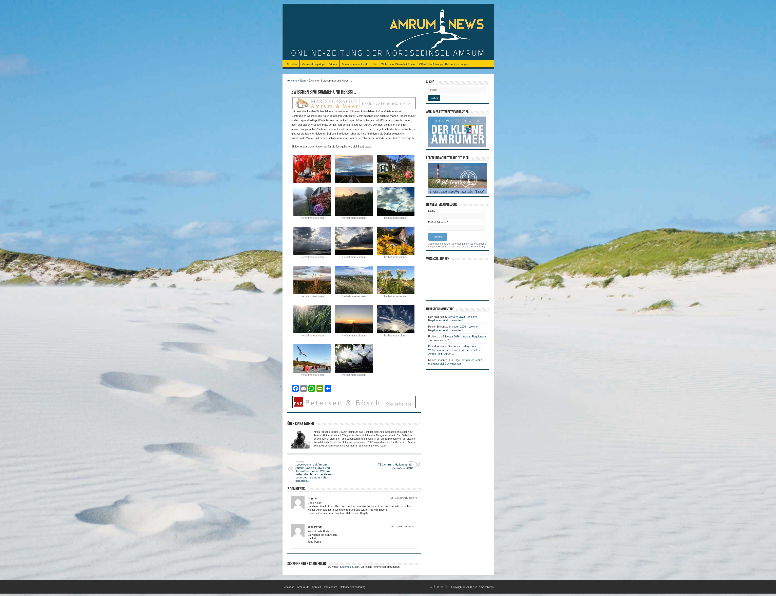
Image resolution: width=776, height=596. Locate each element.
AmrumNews (486, 587)
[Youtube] (446, 586)
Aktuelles (292, 64)
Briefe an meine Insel (354, 64)
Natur (303, 80)
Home (293, 80)
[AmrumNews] (388, 32)
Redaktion (288, 587)
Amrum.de (303, 587)
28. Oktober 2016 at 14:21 (404, 526)
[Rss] (430, 586)
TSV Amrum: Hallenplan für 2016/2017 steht (395, 464)
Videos (333, 64)
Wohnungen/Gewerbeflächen (398, 64)
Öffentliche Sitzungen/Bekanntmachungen (443, 64)
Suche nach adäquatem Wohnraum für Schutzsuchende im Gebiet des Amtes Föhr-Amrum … (455, 350)
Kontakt (316, 587)
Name (431, 210)
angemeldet (347, 566)
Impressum (330, 587)
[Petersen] (354, 401)
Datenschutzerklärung (473, 246)
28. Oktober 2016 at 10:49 (404, 498)
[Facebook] (434, 586)
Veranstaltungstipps (313, 64)
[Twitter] (438, 586)
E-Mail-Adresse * (438, 222)
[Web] (354, 102)
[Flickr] (442, 586)
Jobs (374, 64)
